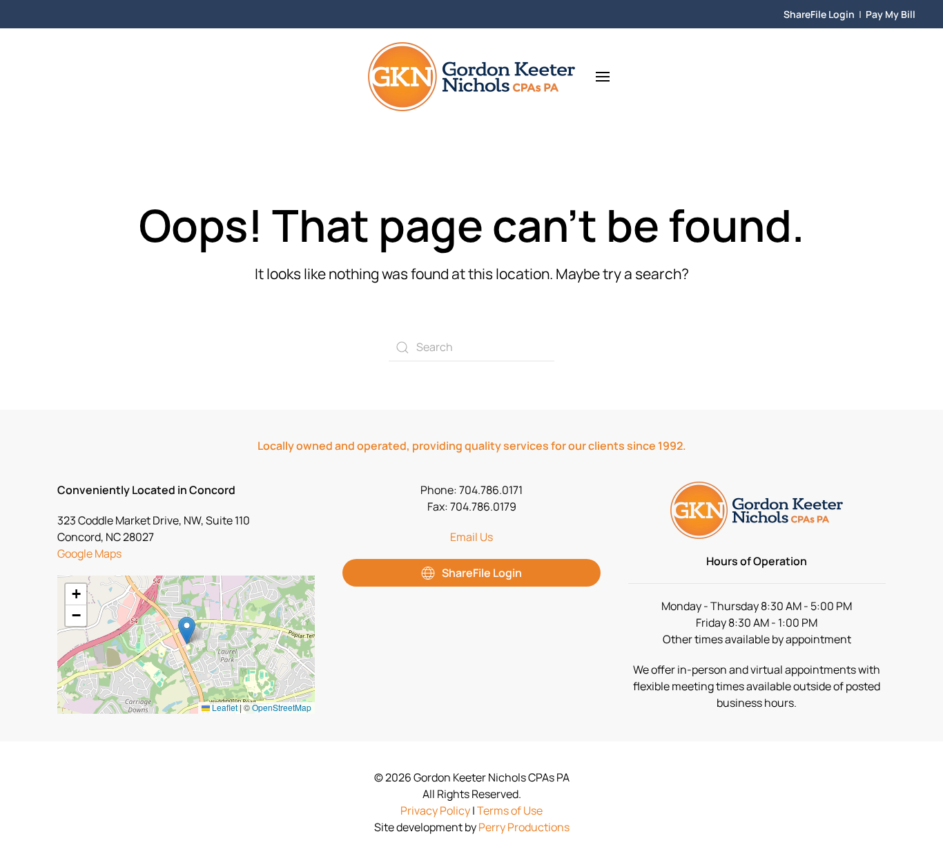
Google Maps (89, 553)
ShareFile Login (819, 14)
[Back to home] (471, 77)
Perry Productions (524, 827)
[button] (603, 77)
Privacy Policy (435, 810)
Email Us (471, 536)
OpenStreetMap (281, 707)
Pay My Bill (890, 14)
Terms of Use (510, 810)
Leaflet (223, 707)
